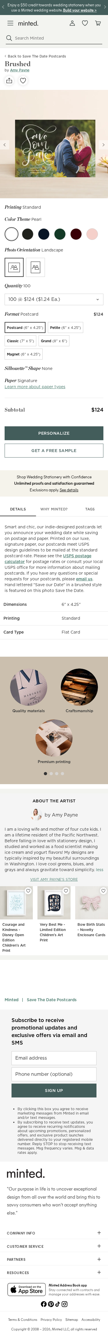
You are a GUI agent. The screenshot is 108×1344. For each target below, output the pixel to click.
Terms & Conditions (22, 1319)
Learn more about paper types (35, 386)
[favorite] (23, 80)
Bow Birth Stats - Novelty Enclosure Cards (91, 929)
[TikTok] (57, 1303)
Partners (16, 1259)
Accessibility (91, 1319)
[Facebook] (43, 1303)
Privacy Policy (51, 1319)
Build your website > (80, 10)
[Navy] (44, 234)
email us (84, 579)
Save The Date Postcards (52, 999)
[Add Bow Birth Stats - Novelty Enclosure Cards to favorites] (103, 890)
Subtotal (15, 410)
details (18, 509)
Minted (11, 999)
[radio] (14, 267)
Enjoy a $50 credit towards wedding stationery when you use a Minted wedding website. (54, 7)
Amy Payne (19, 70)
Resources (18, 1272)
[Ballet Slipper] (92, 234)
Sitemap (71, 1319)
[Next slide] (103, 144)
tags (90, 509)
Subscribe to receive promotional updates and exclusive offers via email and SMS (49, 1031)
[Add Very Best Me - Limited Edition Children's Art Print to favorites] (65, 890)
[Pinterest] (50, 1303)
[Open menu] (10, 23)
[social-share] (9, 80)
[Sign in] (72, 23)
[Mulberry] (76, 234)
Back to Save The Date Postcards (37, 56)
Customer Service (25, 1246)
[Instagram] (64, 1303)
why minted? (54, 509)
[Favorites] (85, 23)
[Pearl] (11, 234)
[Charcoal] (28, 234)
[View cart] (97, 23)
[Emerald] (60, 234)
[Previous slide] (4, 144)
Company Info (21, 1233)
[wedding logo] (28, 23)
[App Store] (26, 1290)
